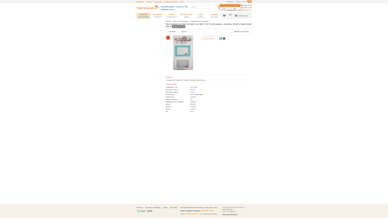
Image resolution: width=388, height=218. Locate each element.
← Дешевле (172, 31)
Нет (235, 8)
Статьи (182, 2)
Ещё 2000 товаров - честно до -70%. (174, 7)
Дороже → (184, 31)
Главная (168, 21)
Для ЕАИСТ (174, 207)
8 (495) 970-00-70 (245, 5)
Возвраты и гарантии (171, 2)
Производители (184, 21)
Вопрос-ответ (158, 2)
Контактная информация (229, 214)
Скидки (165, 207)
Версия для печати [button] (242, 31)
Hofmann (193, 104)
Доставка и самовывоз (153, 207)
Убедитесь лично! (167, 9)
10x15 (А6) (193, 87)
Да (224, 8)
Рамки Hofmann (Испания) (200, 21)
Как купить (139, 207)
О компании (140, 2)
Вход (249, 1)
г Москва (230, 1)
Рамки (175, 21)
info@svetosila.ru (245, 10)
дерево (192, 90)
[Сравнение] (230, 16)
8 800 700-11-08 (207, 210)
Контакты (149, 2)
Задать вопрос (208, 38)
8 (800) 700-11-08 (245, 7)
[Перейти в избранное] (224, 16)
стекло (192, 92)
